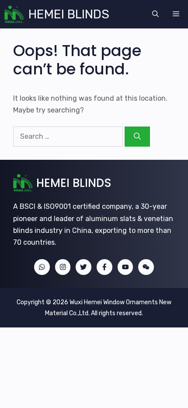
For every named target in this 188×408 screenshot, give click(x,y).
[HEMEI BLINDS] (14, 14)
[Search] (137, 137)
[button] (155, 14)
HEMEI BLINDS (68, 14)
